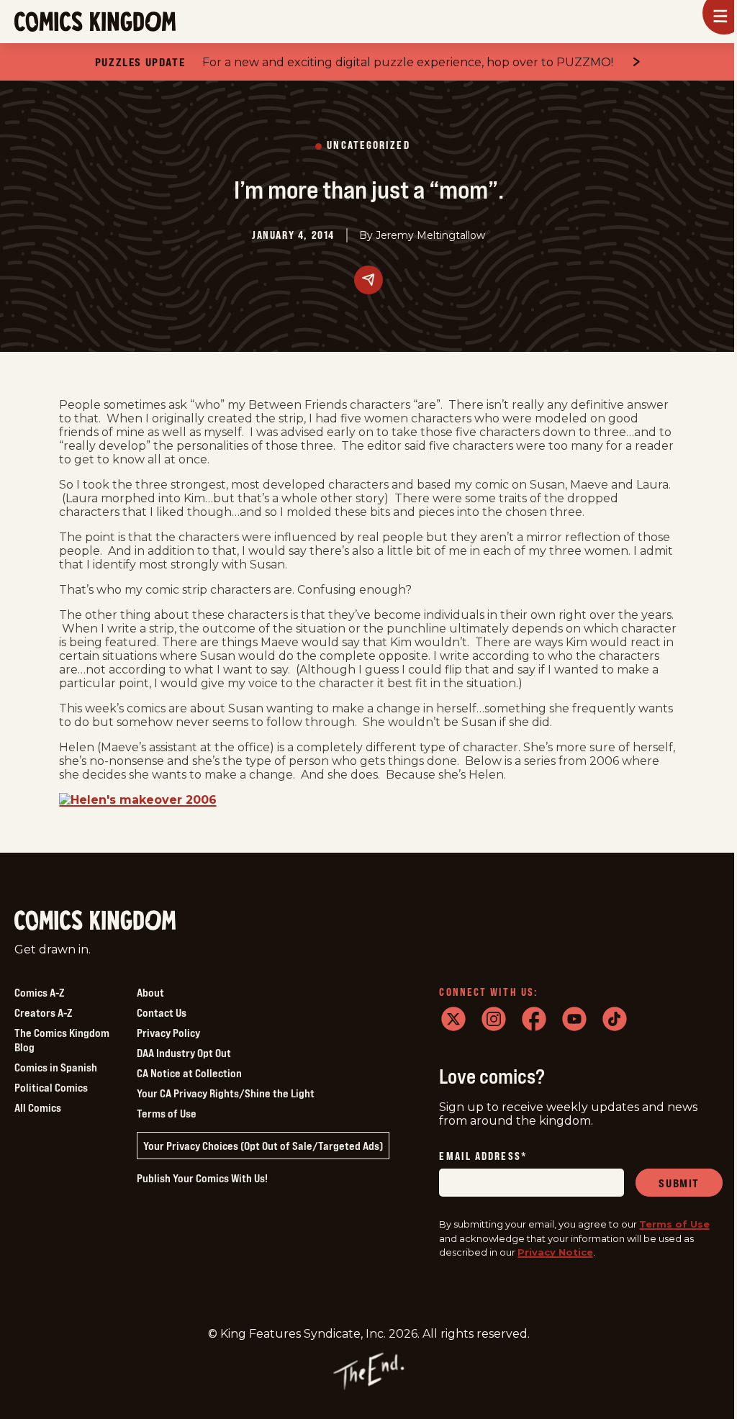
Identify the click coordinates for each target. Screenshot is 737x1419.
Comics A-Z (39, 992)
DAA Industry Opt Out (184, 1053)
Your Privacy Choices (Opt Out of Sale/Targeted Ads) (263, 1145)
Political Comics (51, 1087)
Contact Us (161, 1012)
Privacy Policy (168, 1032)
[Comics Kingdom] (95, 920)
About (150, 992)
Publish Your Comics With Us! (202, 1178)
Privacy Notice (555, 1252)
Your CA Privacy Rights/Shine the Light (226, 1093)
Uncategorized (368, 146)
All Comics (37, 1107)
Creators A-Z (43, 1012)
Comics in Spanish (55, 1067)
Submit (679, 1183)
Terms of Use (166, 1113)
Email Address (483, 1157)
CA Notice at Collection (189, 1073)
